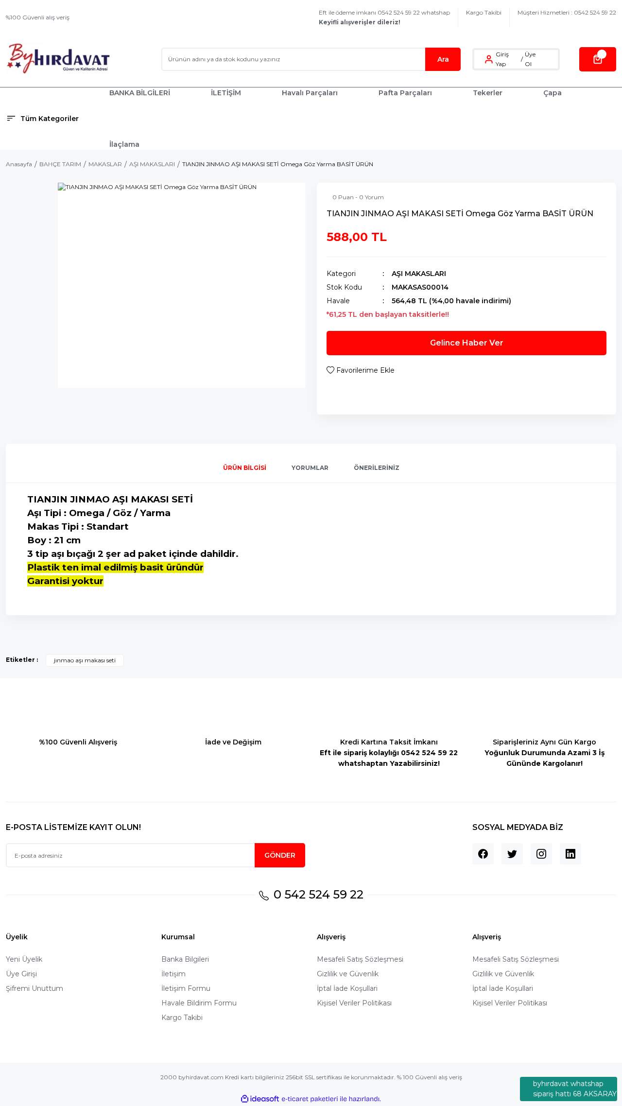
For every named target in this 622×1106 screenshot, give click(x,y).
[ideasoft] (260, 1099)
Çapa (552, 92)
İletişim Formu (185, 988)
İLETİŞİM (226, 92)
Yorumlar (310, 467)
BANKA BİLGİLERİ (139, 92)
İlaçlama (124, 144)
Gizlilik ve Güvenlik (348, 973)
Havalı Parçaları (310, 92)
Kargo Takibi (483, 12)
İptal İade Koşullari (347, 988)
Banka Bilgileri (185, 959)
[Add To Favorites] (361, 370)
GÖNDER (279, 855)
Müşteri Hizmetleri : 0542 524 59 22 (567, 12)
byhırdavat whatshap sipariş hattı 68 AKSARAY (575, 1088)
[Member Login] (489, 59)
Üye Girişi (21, 973)
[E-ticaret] (309, 1099)
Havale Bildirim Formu (199, 1003)
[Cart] (597, 59)
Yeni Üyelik (24, 959)
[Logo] (58, 59)
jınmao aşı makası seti (85, 660)
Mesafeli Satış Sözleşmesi (360, 959)
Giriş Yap (502, 59)
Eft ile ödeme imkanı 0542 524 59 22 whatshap (384, 17)
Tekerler (487, 92)
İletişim (173, 973)
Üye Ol (530, 59)
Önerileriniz (376, 467)
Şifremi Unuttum (34, 988)
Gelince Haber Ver (466, 342)
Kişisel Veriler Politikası (354, 1003)
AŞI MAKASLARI (419, 273)
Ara (443, 59)
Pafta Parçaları (405, 92)
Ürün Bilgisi (244, 467)
